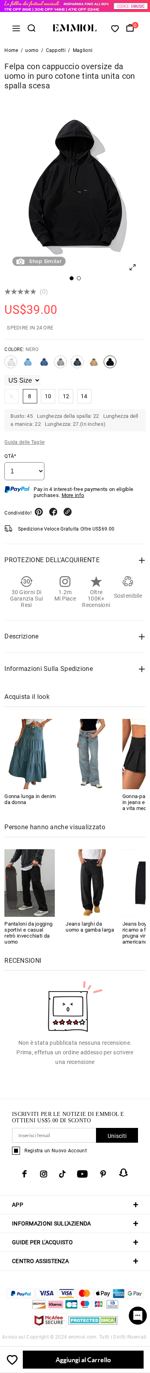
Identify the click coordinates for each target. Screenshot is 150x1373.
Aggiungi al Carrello (83, 1359)
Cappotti (56, 50)
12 (66, 396)
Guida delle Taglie (24, 442)
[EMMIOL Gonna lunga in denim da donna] (30, 754)
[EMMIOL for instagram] (43, 1173)
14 (84, 396)
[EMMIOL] (89, 754)
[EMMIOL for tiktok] (62, 1173)
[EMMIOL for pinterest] (103, 1173)
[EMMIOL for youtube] (82, 1173)
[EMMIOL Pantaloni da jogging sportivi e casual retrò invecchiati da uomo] (29, 882)
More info (73, 495)
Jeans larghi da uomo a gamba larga (90, 927)
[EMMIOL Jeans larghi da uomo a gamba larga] (91, 882)
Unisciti (117, 1136)
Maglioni (82, 50)
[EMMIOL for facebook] (24, 1173)
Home (11, 50)
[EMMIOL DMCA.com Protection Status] (93, 1325)
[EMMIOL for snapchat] (123, 1173)
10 (48, 396)
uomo (31, 50)
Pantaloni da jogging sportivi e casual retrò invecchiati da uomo (28, 933)
